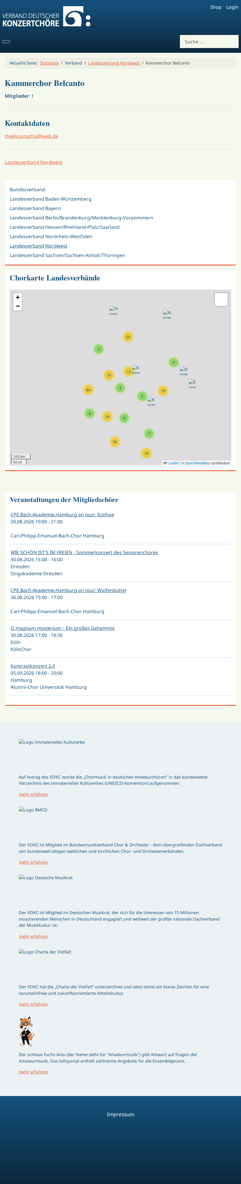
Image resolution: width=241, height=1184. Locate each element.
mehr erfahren (33, 794)
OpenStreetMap (197, 462)
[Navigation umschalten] (6, 41)
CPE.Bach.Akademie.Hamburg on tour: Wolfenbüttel (68, 590)
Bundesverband (27, 189)
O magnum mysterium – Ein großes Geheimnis (63, 628)
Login (232, 7)
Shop (216, 7)
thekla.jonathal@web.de (31, 136)
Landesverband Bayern (35, 208)
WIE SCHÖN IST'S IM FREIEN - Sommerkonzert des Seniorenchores (84, 552)
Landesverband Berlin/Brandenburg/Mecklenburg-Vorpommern (81, 217)
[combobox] (209, 41)
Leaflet (173, 462)
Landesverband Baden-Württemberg (50, 199)
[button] (115, 442)
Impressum (120, 1114)
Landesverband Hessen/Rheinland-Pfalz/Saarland (65, 227)
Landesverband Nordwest (33, 162)
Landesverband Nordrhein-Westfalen (51, 236)
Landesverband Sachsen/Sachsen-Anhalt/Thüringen (67, 255)
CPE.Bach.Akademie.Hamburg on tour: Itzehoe (62, 514)
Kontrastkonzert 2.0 (33, 666)
